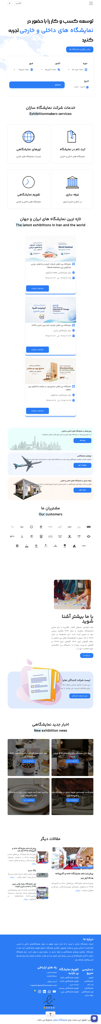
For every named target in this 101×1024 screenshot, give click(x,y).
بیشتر (78, 890)
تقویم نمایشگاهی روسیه (69, 988)
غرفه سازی (89, 995)
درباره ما (86, 655)
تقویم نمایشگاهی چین (70, 991)
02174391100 (52, 976)
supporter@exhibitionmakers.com (43, 985)
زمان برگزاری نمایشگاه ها (79, 49)
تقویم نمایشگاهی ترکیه (69, 977)
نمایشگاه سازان (59, 1020)
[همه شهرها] (22, 70)
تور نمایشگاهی (87, 991)
